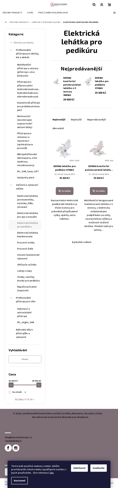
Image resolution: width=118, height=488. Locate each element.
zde (51, 473)
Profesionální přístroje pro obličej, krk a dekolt (27, 53)
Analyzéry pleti (25, 177)
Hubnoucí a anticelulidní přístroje (24, 312)
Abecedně (58, 128)
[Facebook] (8, 447)
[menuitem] (12, 12)
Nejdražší (76, 119)
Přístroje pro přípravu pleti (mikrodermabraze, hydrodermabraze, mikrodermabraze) (28, 89)
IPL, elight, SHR (25, 322)
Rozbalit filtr (24, 399)
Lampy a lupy (24, 271)
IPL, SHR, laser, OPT (28, 171)
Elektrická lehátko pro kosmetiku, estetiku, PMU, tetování (27, 201)
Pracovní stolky (26, 242)
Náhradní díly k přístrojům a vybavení (24, 333)
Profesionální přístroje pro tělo (25, 299)
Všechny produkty (24, 42)
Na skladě (19, 392)
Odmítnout (79, 468)
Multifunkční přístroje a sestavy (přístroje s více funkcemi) (28, 70)
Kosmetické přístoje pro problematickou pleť (28, 106)
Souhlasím (98, 468)
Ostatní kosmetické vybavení (28, 256)
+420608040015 (13, 441)
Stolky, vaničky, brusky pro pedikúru (28, 278)
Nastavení (19, 480)
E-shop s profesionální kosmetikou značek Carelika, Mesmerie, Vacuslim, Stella (57, 413)
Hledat (25, 359)
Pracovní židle (25, 248)
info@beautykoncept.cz (18, 437)
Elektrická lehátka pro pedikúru (27, 224)
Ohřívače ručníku (27, 264)
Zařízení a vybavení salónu (27, 186)
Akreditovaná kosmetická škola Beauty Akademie (60, 417)
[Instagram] (15, 447)
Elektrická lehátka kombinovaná (27, 234)
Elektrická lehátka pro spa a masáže (27, 215)
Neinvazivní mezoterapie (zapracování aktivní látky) (24, 122)
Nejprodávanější (96, 119)
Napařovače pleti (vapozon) (27, 288)
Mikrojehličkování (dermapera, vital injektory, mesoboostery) (27, 160)
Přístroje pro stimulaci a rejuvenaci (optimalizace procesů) (25, 141)
